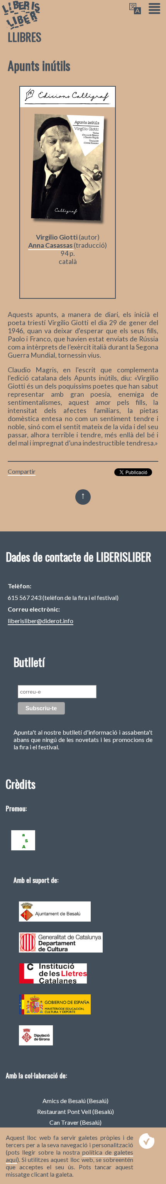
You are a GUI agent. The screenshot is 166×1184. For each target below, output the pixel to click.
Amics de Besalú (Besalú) (75, 1100)
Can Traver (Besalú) (75, 1122)
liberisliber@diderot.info (40, 620)
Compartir (22, 471)
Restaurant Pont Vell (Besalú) (75, 1111)
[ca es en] (135, 9)
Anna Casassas (51, 245)
